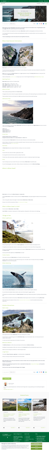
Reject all (36, 446)
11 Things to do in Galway (37, 414)
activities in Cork (13, 76)
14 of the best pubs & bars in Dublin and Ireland (41, 441)
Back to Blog (7, 378)
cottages (39, 76)
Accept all (36, 448)
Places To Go (43, 3)
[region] (24, 446)
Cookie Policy (28, 437)
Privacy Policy (28, 436)
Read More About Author (8, 389)
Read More (13, 427)
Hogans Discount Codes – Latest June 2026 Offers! (24, 415)
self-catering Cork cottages (22, 202)
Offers (47, 3)
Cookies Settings (36, 443)
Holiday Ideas (38, 3)
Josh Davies (6, 23)
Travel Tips (12, 23)
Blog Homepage (3, 3)
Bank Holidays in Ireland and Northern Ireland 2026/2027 (9, 415)
